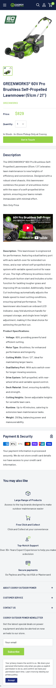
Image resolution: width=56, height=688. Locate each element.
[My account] (44, 5)
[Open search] (38, 5)
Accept (11, 680)
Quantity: (8, 124)
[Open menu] (4, 5)
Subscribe (13, 651)
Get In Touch (28, 139)
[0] (50, 5)
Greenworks (10, 103)
